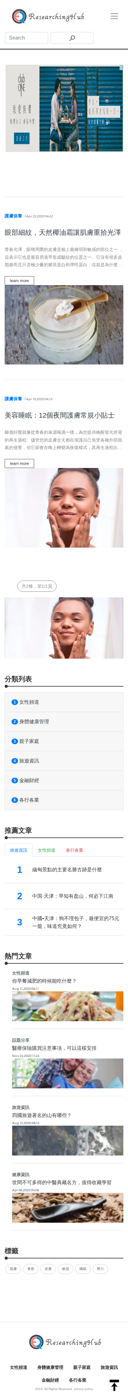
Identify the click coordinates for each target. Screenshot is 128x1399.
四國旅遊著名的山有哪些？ (42, 1115)
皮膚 (48, 1269)
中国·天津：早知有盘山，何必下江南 (72, 896)
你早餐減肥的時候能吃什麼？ (44, 981)
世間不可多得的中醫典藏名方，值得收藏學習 (62, 1182)
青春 (30, 1269)
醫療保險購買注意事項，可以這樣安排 (54, 1048)
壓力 (100, 1269)
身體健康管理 (31, 721)
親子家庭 (26, 741)
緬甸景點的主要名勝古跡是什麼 (67, 869)
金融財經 (26, 780)
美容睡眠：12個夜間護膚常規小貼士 (60, 415)
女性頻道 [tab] (46, 850)
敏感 (65, 1269)
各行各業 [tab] (74, 850)
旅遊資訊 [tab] (18, 850)
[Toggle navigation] (114, 16)
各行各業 (26, 800)
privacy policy (83, 1389)
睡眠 (83, 1269)
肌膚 (13, 1269)
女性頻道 (26, 702)
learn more (19, 280)
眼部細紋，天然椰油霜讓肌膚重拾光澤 (63, 232)
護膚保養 (13, 215)
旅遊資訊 (26, 760)
